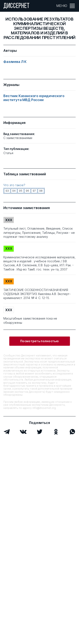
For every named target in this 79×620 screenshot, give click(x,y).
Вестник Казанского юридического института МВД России (33, 98)
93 (7, 190)
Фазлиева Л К (15, 62)
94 (14, 190)
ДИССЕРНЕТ (16, 6)
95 (20, 190)
